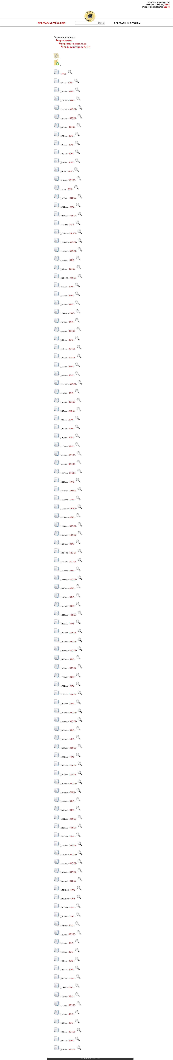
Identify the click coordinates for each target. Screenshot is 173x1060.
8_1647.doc (64, 650)
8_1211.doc (64, 509)
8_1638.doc (64, 642)
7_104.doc (63, 402)
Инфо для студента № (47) (77, 47)
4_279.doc (63, 296)
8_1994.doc (64, 801)
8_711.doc (63, 988)
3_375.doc (63, 136)
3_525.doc (63, 163)
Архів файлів (65, 41)
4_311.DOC (64, 313)
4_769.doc (63, 358)
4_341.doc (63, 322)
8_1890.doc (64, 748)
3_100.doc (63, 92)
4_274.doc (63, 287)
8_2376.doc (64, 863)
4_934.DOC (64, 384)
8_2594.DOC (64, 890)
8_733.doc (63, 996)
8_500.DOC (64, 979)
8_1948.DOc (64, 792)
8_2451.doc (64, 872)
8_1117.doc (64, 473)
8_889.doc (63, 1032)
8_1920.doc (64, 775)
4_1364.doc (64, 260)
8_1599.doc (64, 624)
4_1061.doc (64, 207)
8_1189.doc (64, 491)
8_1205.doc (64, 500)
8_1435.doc (64, 571)
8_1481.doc (64, 579)
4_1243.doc (64, 242)
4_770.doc (63, 367)
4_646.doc (63, 349)
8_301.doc (63, 934)
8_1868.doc (64, 739)
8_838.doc (63, 1023)
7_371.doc (63, 446)
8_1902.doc (64, 757)
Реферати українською (51, 23)
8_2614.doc (64, 917)
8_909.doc (63, 1041)
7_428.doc (63, 455)
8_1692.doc (64, 668)
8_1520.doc (64, 597)
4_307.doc (63, 305)
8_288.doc (63, 925)
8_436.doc (63, 961)
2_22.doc (63, 83)
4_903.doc (63, 375)
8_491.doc (63, 970)
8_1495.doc (64, 588)
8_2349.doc (64, 854)
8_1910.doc (64, 766)
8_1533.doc (64, 606)
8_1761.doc (64, 686)
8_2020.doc (64, 810)
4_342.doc (63, 331)
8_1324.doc (64, 544)
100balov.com (86, 1059)
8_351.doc (63, 943)
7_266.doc (63, 429)
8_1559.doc (64, 615)
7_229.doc (63, 420)
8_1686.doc (64, 659)
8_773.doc (63, 1005)
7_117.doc (63, 411)
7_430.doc (63, 464)
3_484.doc (63, 145)
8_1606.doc (64, 633)
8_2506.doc (64, 881)
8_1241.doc (64, 526)
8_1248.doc (64, 535)
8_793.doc (63, 1014)
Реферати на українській (73, 44)
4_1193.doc (64, 234)
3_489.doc (63, 154)
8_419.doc (63, 952)
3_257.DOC (64, 109)
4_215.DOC (64, 278)
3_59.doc (63, 171)
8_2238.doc (64, 837)
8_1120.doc (64, 482)
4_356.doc (63, 340)
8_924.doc (63, 1050)
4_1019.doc (64, 198)
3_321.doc (63, 127)
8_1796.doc (64, 695)
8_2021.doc (64, 819)
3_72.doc (63, 189)
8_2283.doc (64, 846)
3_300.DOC (64, 118)
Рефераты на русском (127, 23)
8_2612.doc (64, 908)
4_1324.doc (64, 251)
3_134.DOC (64, 101)
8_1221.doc (64, 517)
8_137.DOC (64, 553)
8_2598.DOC (64, 899)
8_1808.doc (64, 704)
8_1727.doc (64, 677)
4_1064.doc (64, 216)
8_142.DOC (64, 562)
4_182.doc (63, 269)
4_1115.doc (64, 225)
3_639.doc (63, 180)
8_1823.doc (64, 713)
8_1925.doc (64, 784)
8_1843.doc (64, 721)
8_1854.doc (64, 730)
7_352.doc (63, 438)
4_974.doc (63, 393)
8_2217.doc (64, 828)
